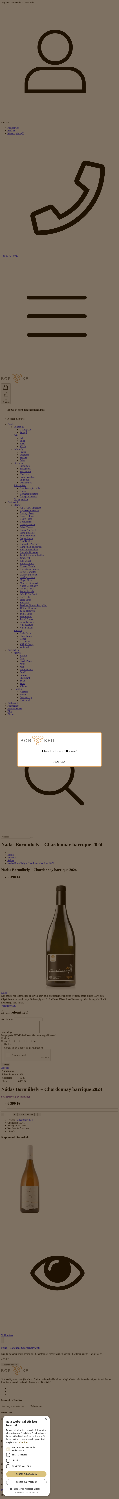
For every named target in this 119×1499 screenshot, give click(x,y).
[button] (26, 1489)
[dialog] (26, 1456)
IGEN (63, 761)
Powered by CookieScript (26, 1492)
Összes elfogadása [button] (26, 1474)
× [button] (46, 1419)
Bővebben (23, 1442)
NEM (56, 761)
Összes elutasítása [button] (26, 1482)
